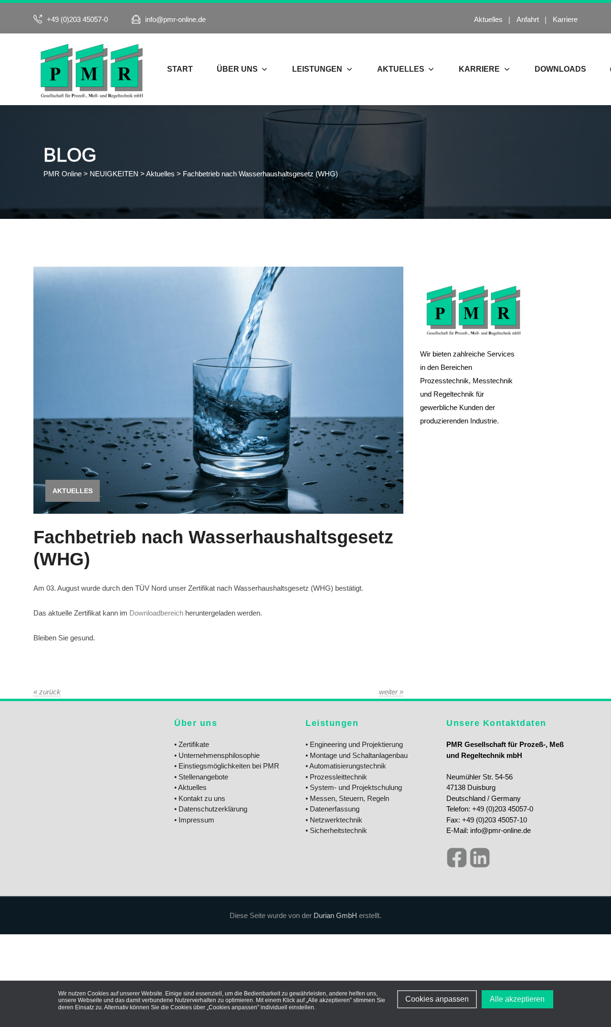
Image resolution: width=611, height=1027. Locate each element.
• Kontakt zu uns (199, 798)
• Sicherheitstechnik (336, 830)
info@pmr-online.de (175, 19)
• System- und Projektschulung (354, 787)
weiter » (391, 692)
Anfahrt (527, 19)
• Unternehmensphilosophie (217, 755)
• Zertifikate (191, 744)
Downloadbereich (157, 613)
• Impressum (194, 820)
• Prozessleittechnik (336, 777)
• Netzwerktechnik (334, 820)
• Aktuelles (190, 787)
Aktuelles (488, 19)
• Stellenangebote (201, 777)
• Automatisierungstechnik (346, 766)
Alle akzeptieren (517, 999)
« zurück (47, 692)
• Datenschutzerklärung (210, 809)
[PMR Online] (90, 69)
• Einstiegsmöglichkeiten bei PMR (226, 766)
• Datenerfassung (332, 809)
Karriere (565, 19)
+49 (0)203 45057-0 (77, 19)
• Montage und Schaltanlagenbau (357, 755)
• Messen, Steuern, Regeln (347, 798)
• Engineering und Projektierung (354, 744)
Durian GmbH (335, 915)
